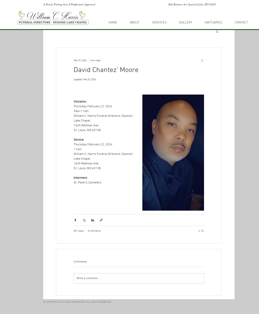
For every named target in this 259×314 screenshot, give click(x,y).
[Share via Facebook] (75, 220)
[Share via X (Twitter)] (84, 220)
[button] (241, 23)
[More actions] (202, 60)
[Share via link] (101, 220)
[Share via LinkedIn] (92, 220)
